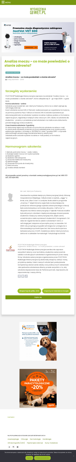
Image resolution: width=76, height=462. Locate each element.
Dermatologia (35, 439)
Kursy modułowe (51, 443)
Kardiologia (47, 439)
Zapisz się (38, 297)
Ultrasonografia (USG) (16, 443)
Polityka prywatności (42, 458)
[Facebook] (17, 447)
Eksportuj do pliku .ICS (29, 291)
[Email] (9, 447)
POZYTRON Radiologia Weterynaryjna (32, 245)
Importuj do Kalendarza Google (56, 291)
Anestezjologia (13, 439)
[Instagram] (13, 447)
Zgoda (29, 458)
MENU (8, 2)
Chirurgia (24, 439)
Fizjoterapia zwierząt (35, 443)
